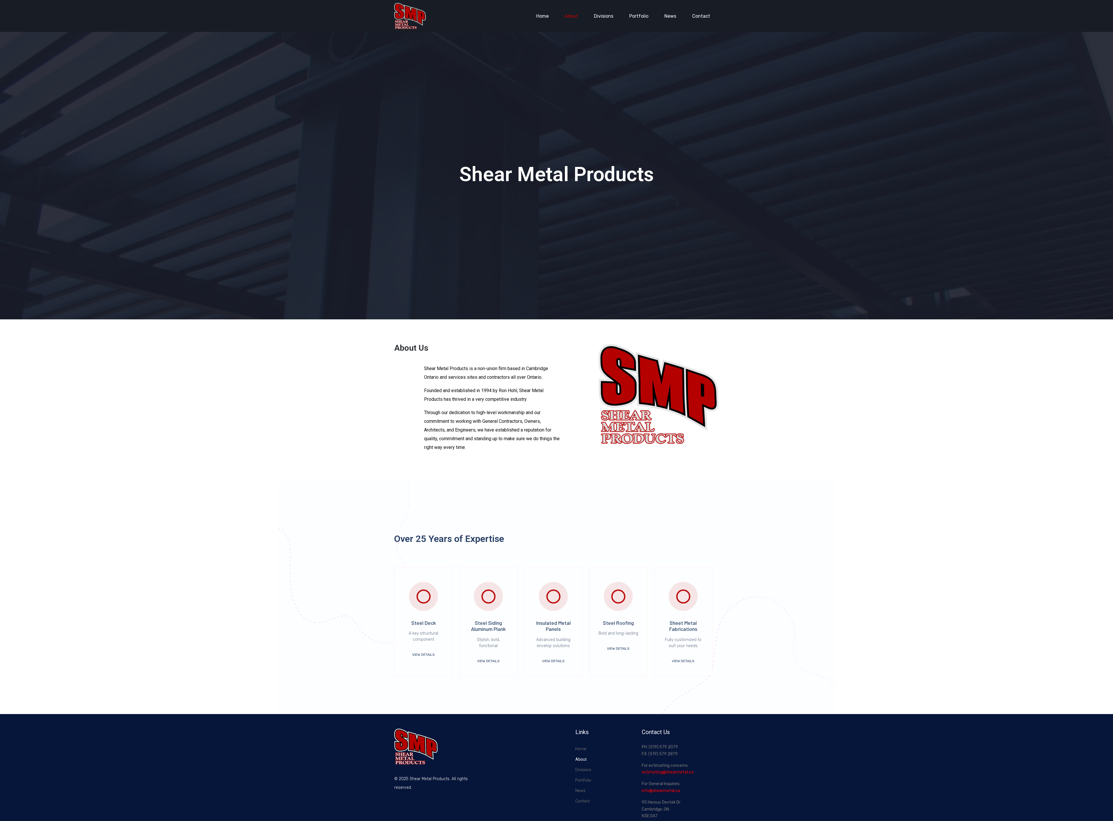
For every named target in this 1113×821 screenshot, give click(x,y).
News (670, 16)
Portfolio (638, 16)
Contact (701, 16)
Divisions (603, 16)
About (571, 16)
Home (542, 16)
